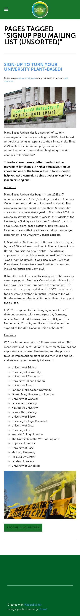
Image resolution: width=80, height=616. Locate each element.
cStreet (43, 609)
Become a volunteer (23, 527)
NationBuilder (32, 604)
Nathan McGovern (26, 78)
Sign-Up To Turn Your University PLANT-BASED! (33, 67)
